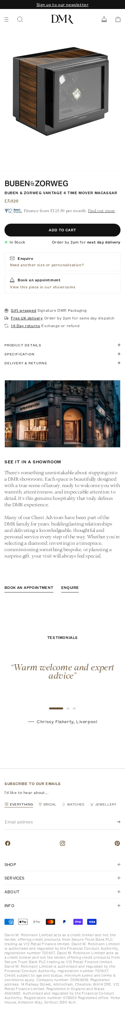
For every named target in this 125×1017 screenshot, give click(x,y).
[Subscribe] (113, 822)
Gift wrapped (23, 310)
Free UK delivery (27, 318)
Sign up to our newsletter (63, 4)
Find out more (101, 210)
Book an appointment (29, 587)
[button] (116, 19)
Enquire (70, 587)
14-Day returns (25, 326)
